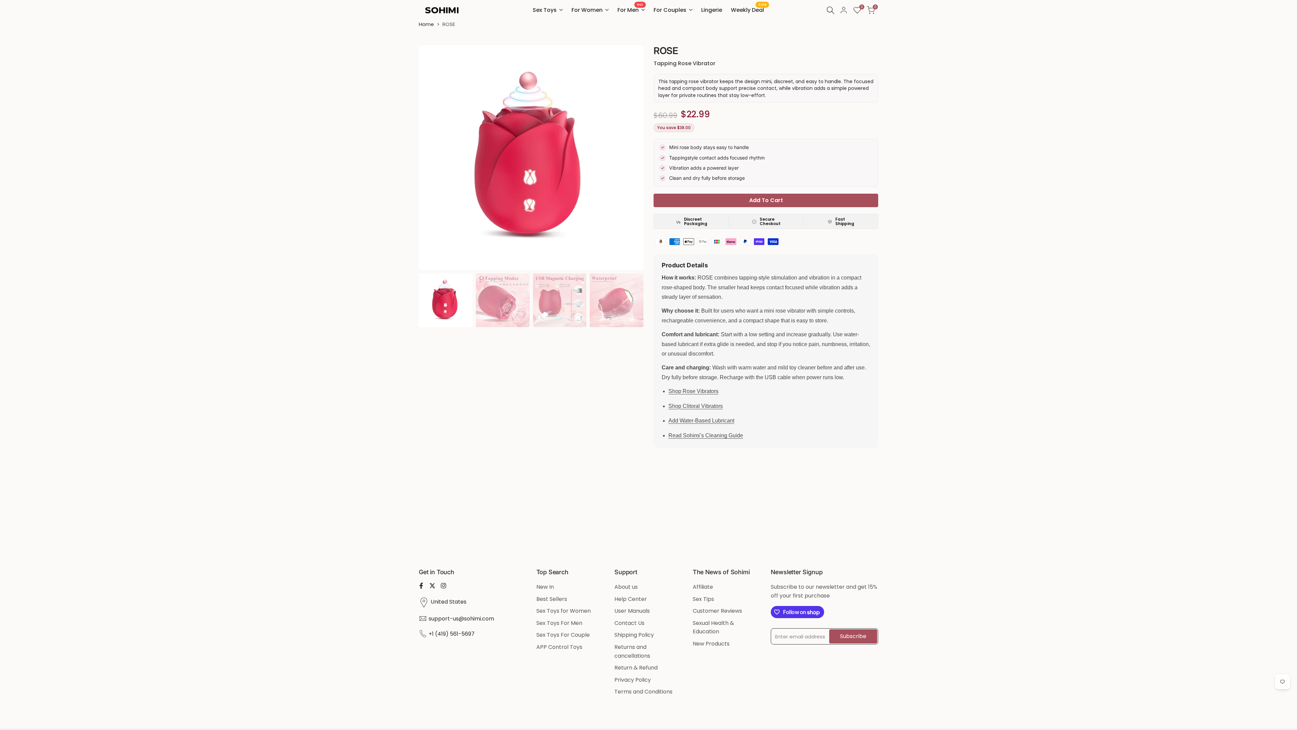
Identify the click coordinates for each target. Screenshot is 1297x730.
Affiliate (703, 587)
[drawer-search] (830, 10)
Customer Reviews (717, 611)
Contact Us (629, 623)
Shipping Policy (634, 635)
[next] (630, 158)
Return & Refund (636, 668)
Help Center (630, 599)
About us (626, 587)
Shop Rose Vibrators (693, 391)
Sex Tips (703, 599)
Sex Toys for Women (563, 611)
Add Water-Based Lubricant (701, 420)
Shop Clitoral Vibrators (695, 406)
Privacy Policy (632, 680)
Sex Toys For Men (559, 623)
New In (545, 587)
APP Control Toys (559, 647)
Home (426, 24)
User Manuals (632, 611)
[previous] (432, 158)
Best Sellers (551, 599)
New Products (711, 644)
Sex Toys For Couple (563, 635)
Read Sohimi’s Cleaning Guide (705, 435)
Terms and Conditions (643, 692)
